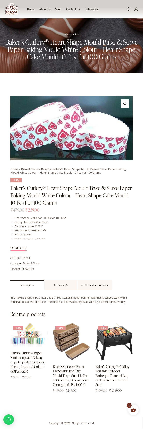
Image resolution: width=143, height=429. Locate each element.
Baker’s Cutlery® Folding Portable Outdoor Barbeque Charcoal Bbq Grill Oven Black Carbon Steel (112, 375)
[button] (125, 103)
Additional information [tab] (95, 285)
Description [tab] (27, 285)
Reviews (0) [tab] (61, 285)
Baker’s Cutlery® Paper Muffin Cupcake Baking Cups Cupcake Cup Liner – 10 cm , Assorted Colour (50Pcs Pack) (28, 362)
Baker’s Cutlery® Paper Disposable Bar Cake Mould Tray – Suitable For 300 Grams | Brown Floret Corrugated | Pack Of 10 (71, 375)
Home (14, 169)
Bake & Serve (29, 169)
